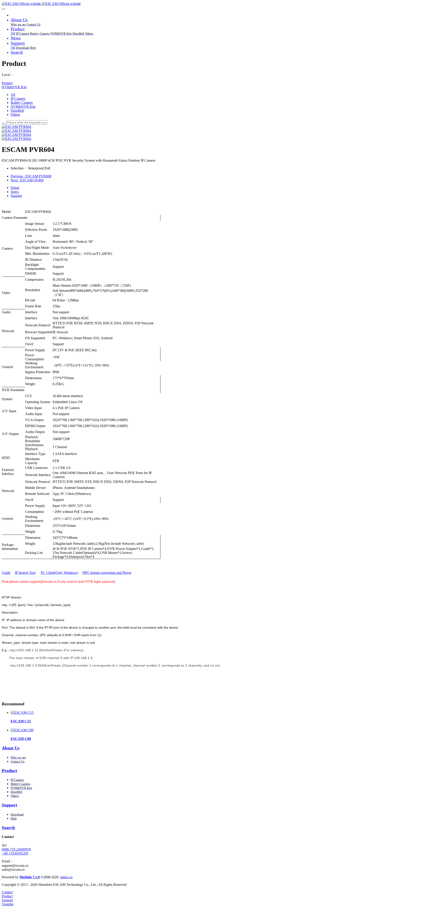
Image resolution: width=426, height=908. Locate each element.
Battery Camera (22, 102)
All (13, 33)
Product (7, 83)
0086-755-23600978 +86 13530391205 (16, 851)
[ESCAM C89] (22, 730)
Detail (15, 188)
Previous (31, 176)
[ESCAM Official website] (213, 4)
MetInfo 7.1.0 (30, 877)
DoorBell (17, 110)
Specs (15, 192)
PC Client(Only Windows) (59, 573)
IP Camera (18, 98)
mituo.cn (66, 877)
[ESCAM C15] (22, 712)
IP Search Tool (25, 573)
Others (15, 114)
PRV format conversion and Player (107, 573)
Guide (6, 573)
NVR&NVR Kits (14, 87)
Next (27, 180)
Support (16, 196)
